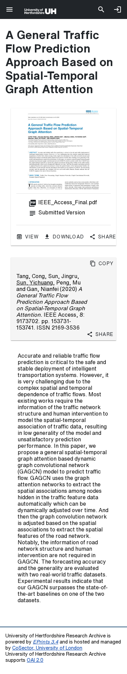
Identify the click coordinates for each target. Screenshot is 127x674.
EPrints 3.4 (45, 641)
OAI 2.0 (35, 659)
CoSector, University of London (47, 647)
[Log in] (117, 9)
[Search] (101, 9)
